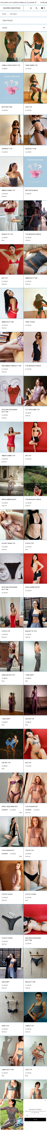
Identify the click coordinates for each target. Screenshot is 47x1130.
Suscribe (35, 1119)
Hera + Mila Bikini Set (10, 806)
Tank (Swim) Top (31, 65)
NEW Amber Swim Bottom (11, 366)
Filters (4, 28)
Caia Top (28, 107)
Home (4, 14)
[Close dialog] (45, 1100)
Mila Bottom (30, 982)
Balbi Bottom (30, 149)
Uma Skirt (5, 982)
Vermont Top (7, 149)
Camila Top (29, 1026)
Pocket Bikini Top (8, 543)
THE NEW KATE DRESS (33, 234)
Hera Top (5, 1026)
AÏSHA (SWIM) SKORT (9, 499)
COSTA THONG (7, 894)
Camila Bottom (8, 1069)
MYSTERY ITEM (7, 107)
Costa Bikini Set (31, 806)
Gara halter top (8, 675)
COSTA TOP (29, 543)
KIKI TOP (5, 278)
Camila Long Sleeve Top (11, 65)
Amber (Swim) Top (8, 190)
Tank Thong (30, 322)
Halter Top (29, 719)
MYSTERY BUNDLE (31, 190)
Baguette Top (7, 234)
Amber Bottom (31, 278)
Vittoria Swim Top (32, 409)
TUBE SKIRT (29, 675)
